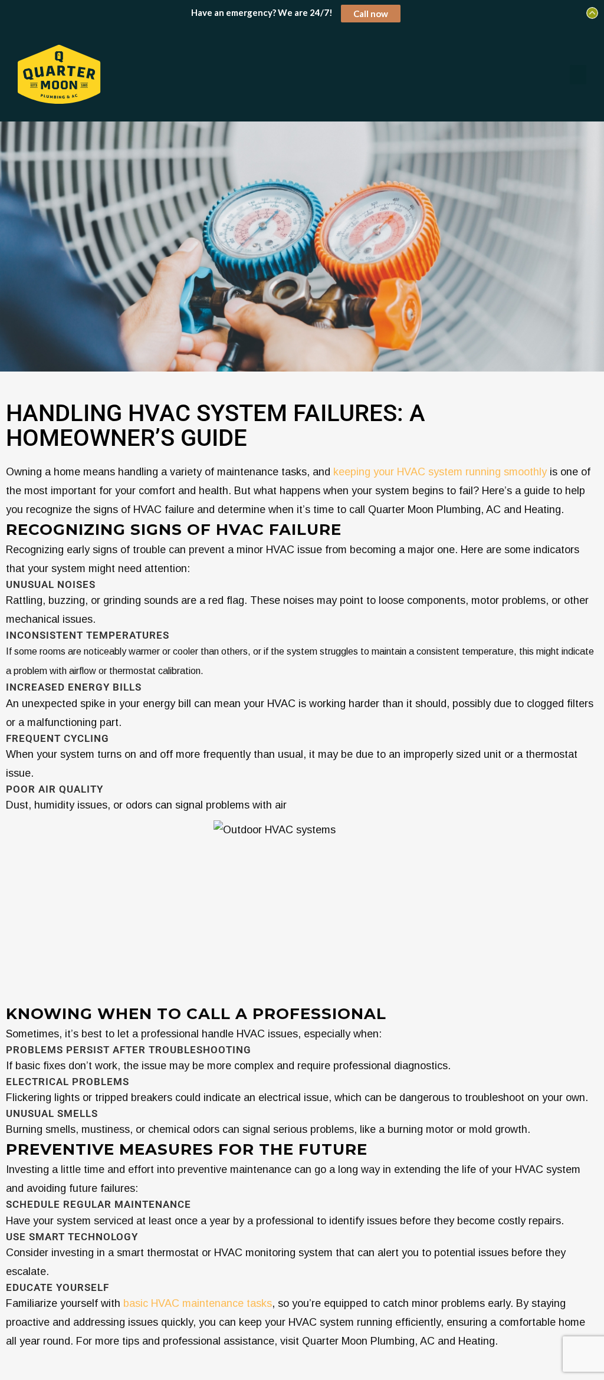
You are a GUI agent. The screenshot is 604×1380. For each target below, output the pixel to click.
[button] (578, 74)
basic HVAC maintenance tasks (197, 1303)
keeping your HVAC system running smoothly (438, 472)
